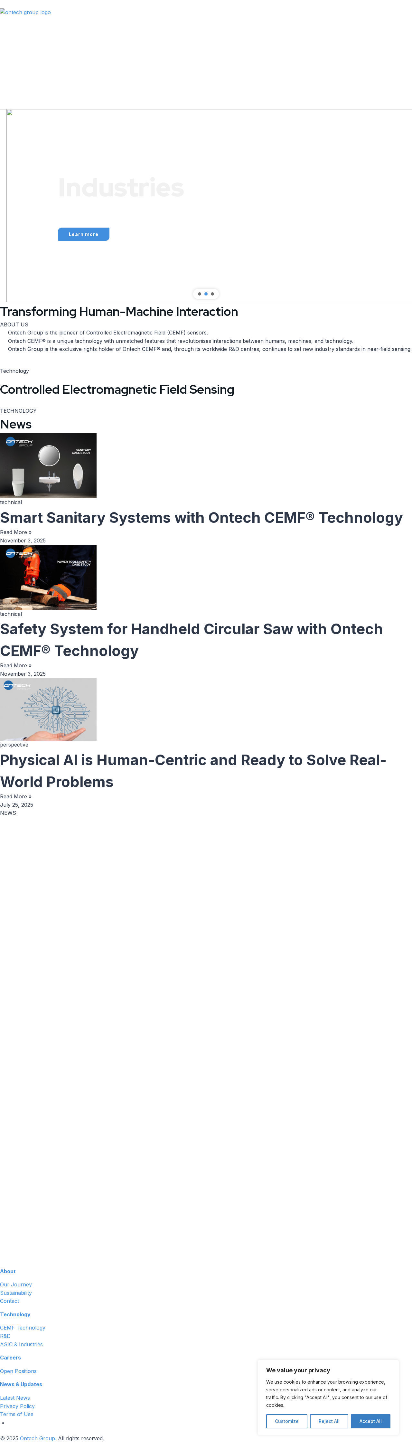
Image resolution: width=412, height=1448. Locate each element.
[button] (10, 206)
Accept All (371, 1421)
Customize (287, 1421)
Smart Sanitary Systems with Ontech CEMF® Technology (201, 517)
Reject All (329, 1421)
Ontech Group (37, 1438)
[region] (206, 205)
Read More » (16, 532)
